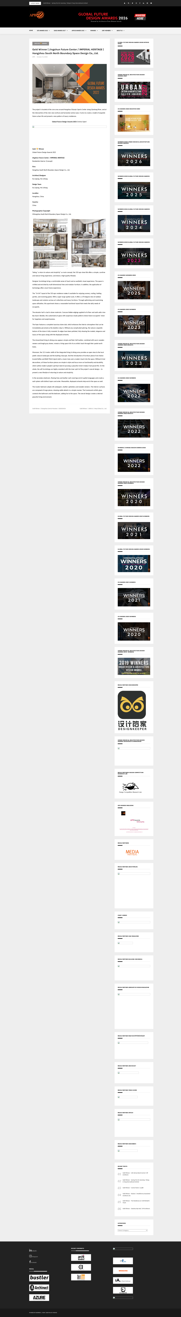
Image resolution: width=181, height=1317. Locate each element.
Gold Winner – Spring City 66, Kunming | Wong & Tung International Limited (136, 1181)
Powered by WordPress (35, 1312)
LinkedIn (34, 1251)
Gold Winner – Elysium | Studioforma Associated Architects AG (136, 1194)
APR (33, 57)
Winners (93, 30)
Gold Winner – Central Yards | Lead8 (53, 3)
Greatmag (48, 1312)
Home (31, 30)
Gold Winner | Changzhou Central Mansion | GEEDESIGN (49, 408)
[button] (124, 3)
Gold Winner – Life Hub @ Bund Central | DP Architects (135, 1174)
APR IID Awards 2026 (78, 30)
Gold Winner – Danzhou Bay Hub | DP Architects (136, 1208)
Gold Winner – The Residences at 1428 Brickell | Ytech (136, 1201)
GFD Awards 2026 (42, 30)
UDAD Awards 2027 (60, 30)
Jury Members (106, 30)
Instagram (35, 1257)
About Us (119, 30)
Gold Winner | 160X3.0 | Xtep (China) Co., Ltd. (93, 408)
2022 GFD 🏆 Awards (40, 43)
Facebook (33, 1262)
